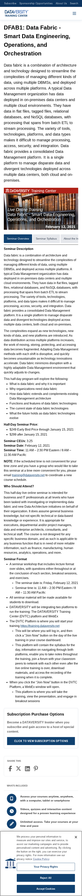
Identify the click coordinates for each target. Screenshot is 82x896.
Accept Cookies (45, 888)
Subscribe (10, 3)
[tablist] (41, 239)
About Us (61, 3)
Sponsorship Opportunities (36, 3)
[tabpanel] (41, 475)
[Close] (76, 837)
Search (74, 3)
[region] (41, 863)
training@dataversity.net (28, 475)
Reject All (45, 877)
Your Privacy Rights (46, 866)
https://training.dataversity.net (39, 626)
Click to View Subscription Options (41, 741)
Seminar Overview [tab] (18, 238)
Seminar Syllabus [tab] (46, 238)
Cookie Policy (41, 859)
